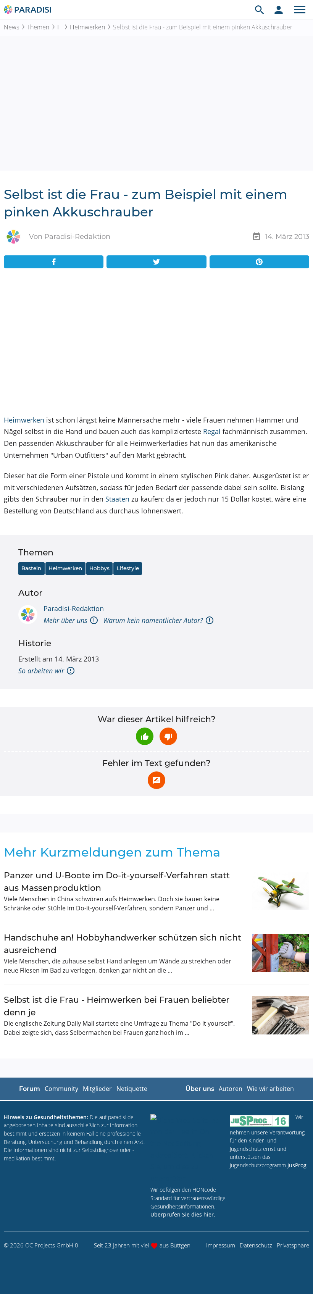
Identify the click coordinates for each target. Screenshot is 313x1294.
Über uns (200, 1088)
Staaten (117, 498)
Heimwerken (87, 27)
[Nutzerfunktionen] (278, 9)
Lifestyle (128, 568)
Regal (212, 431)
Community (61, 1088)
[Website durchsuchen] (259, 9)
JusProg (297, 1165)
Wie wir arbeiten (270, 1088)
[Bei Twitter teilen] (156, 261)
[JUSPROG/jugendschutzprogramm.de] (259, 1120)
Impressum (220, 1245)
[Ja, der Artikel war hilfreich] (144, 736)
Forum (29, 1088)
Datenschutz (256, 1245)
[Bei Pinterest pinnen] (259, 261)
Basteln (31, 568)
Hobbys (99, 568)
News (11, 27)
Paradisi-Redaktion (74, 608)
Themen (38, 27)
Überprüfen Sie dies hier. (182, 1214)
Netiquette (131, 1088)
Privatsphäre (293, 1245)
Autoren (230, 1088)
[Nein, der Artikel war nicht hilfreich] (168, 736)
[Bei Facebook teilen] (53, 261)
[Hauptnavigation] (299, 9)
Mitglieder (97, 1088)
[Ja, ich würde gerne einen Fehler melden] (156, 780)
